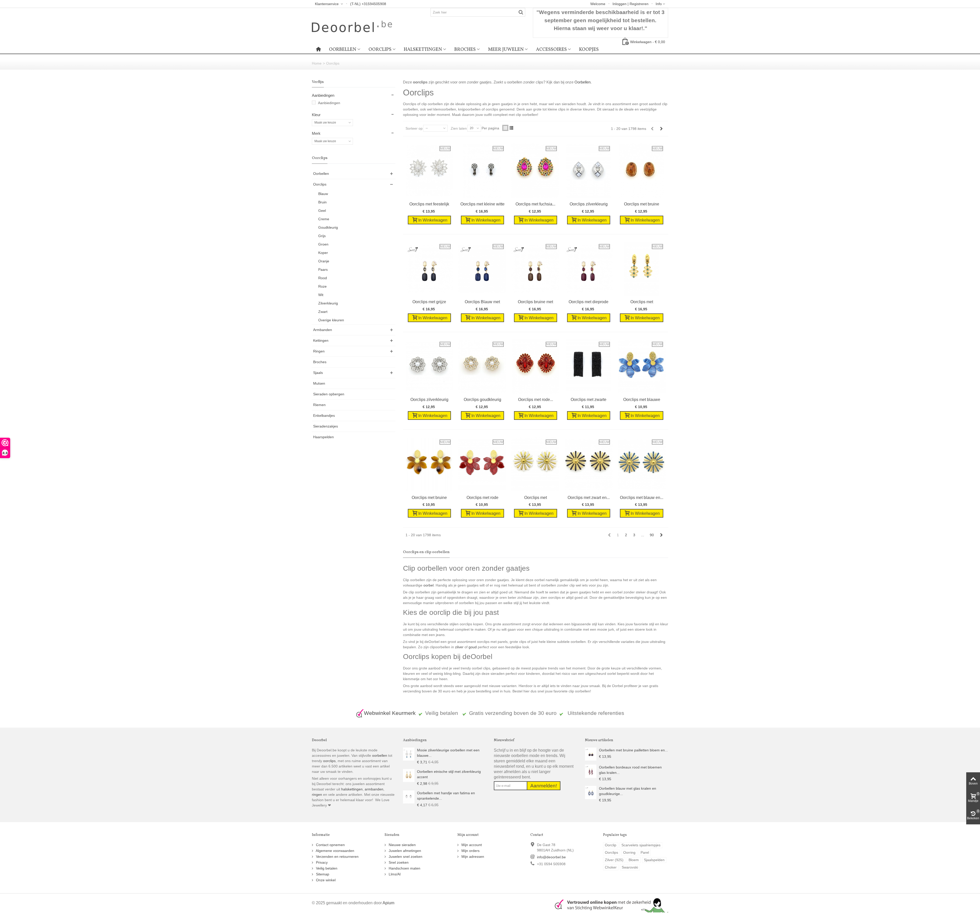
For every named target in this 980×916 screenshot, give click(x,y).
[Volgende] (661, 128)
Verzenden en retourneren (337, 856)
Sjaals (318, 373)
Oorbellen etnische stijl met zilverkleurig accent (449, 774)
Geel (322, 211)
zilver (459, 647)
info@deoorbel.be (551, 857)
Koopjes (589, 49)
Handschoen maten (404, 868)
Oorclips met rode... (535, 399)
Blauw (323, 194)
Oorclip (610, 845)
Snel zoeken (398, 862)
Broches (465, 49)
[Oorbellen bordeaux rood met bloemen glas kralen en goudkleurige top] (590, 771)
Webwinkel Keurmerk (390, 713)
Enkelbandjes (324, 415)
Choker (611, 867)
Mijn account (471, 845)
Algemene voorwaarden (334, 851)
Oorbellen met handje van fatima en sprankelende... (446, 795)
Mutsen (319, 383)
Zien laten (459, 128)
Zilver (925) (614, 860)
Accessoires (551, 49)
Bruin (322, 202)
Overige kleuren (331, 320)
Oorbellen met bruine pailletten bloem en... (633, 750)
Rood (322, 278)
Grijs (322, 236)
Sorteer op (414, 128)
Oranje (323, 261)
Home (317, 63)
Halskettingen (423, 49)
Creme (323, 219)
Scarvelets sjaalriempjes (640, 845)
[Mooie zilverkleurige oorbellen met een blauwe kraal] (408, 754)
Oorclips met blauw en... (641, 497)
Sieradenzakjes (325, 426)
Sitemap (322, 874)
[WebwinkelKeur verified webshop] (608, 904)
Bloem (634, 860)
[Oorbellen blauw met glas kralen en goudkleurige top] (590, 792)
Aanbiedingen (329, 103)
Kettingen (320, 340)
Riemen (319, 405)
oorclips (329, 761)
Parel (645, 852)
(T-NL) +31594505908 (368, 4)
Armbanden (322, 330)
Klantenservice (327, 4)
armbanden (374, 789)
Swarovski (630, 867)
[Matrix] (505, 128)
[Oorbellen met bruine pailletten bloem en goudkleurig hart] (590, 754)
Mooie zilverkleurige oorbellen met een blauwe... (448, 753)
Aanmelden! (543, 785)
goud (473, 647)
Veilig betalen (326, 868)
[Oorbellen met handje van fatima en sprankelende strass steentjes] (408, 797)
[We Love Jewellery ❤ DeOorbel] (352, 26)
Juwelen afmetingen (404, 851)
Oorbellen (342, 49)
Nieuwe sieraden (402, 845)
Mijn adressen (472, 856)
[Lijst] (511, 128)
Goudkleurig (328, 227)
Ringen (319, 351)
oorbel (428, 585)
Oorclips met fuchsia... (535, 204)
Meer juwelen (506, 49)
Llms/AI (394, 874)
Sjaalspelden (654, 860)
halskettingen (352, 789)
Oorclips (380, 49)
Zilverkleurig (328, 303)
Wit (320, 295)
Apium (388, 902)
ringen (317, 794)
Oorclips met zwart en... (589, 497)
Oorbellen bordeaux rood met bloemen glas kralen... (630, 770)
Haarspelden (323, 437)
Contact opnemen (330, 845)
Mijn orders (470, 851)
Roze (322, 286)
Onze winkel (325, 880)
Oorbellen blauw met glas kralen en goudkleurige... (627, 791)
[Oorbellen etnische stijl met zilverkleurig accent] (408, 775)
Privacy (321, 862)
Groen (323, 244)
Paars (323, 269)
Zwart (322, 312)
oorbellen (379, 755)
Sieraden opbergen (328, 394)
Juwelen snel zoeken (405, 856)
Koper (323, 253)
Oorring (629, 852)
